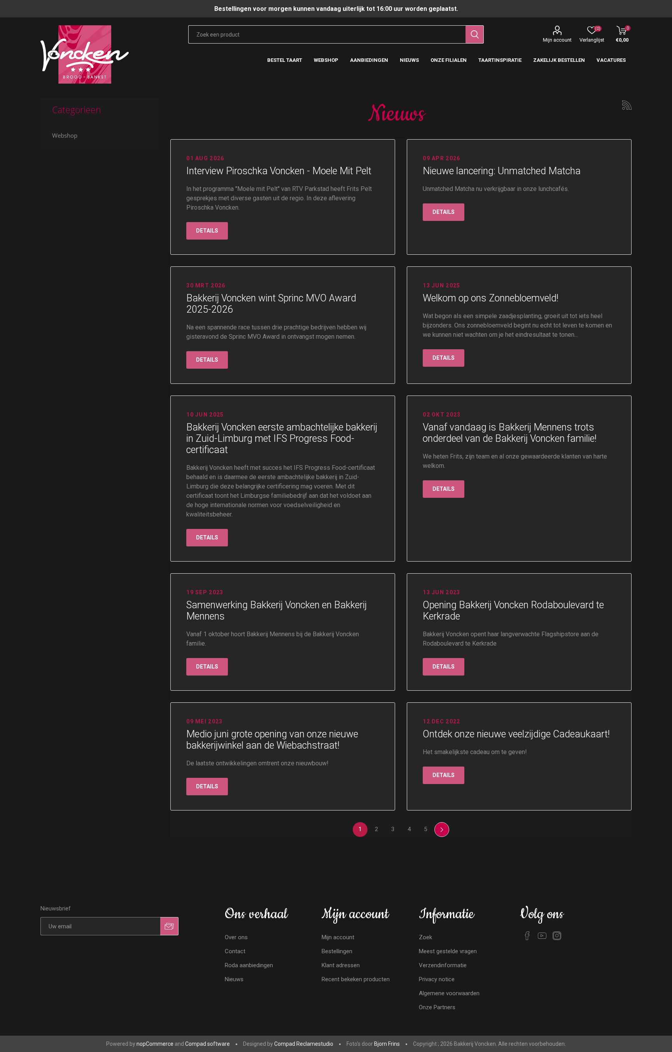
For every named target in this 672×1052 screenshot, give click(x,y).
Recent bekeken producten (356, 979)
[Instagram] (557, 935)
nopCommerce (154, 1044)
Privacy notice (437, 979)
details (207, 231)
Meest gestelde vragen (448, 951)
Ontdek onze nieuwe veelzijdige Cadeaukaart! (516, 734)
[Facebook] (527, 935)
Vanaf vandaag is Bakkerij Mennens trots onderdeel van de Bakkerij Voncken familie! (510, 433)
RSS (627, 105)
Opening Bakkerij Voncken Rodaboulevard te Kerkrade (513, 610)
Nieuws (234, 979)
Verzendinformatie (443, 965)
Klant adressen (341, 965)
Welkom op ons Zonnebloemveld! (490, 298)
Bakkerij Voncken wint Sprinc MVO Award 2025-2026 (271, 303)
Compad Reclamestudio (303, 1044)
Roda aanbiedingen (249, 965)
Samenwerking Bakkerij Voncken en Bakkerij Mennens (276, 610)
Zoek (425, 937)
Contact (235, 951)
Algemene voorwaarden (449, 993)
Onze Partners (437, 1007)
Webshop (64, 135)
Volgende (441, 829)
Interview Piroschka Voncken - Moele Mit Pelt (278, 171)
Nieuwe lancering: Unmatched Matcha (502, 171)
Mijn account (557, 40)
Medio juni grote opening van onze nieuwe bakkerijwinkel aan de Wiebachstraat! (272, 739)
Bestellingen (337, 951)
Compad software (207, 1044)
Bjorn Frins (387, 1044)
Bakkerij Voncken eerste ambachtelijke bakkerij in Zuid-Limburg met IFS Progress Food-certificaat (281, 438)
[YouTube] (542, 935)
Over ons (236, 937)
